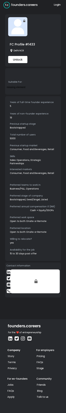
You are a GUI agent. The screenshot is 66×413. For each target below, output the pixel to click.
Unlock (18, 60)
